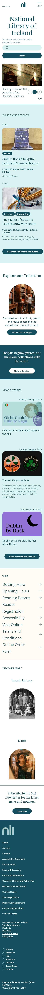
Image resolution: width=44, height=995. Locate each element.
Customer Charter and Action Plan (18, 880)
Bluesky (9, 949)
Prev (30, 92)
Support (6, 853)
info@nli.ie (7, 936)
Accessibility (13, 617)
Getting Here (13, 584)
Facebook (10, 952)
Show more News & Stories (22, 556)
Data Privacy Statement (13, 902)
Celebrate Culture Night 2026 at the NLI (21, 432)
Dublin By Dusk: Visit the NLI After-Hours (19, 542)
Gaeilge (6, 6)
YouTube (9, 969)
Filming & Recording (11, 869)
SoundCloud (11, 965)
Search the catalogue (22, 332)
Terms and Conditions (12, 634)
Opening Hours (15, 591)
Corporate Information (13, 875)
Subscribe (22, 811)
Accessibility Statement (13, 858)
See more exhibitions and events (22, 251)
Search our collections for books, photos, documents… (17, 41)
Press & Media (8, 864)
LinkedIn (9, 962)
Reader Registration (13, 607)
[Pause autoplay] (35, 92)
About (5, 842)
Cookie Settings (9, 913)
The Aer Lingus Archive (15, 480)
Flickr (8, 955)
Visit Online (12, 624)
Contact (6, 847)
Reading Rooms (16, 597)
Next (39, 92)
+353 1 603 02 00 (10, 933)
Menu (39, 6)
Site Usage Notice (10, 897)
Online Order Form (13, 647)
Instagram (10, 959)
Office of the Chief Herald (14, 886)
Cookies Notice (9, 891)
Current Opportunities (12, 908)
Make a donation (22, 370)
